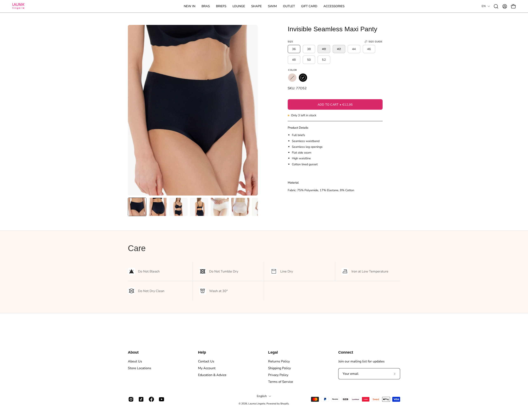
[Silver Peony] (292, 77)
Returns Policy (279, 361)
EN (484, 6)
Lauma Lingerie (256, 403)
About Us (135, 361)
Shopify (284, 403)
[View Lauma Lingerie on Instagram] (130, 399)
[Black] (303, 77)
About (133, 352)
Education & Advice (212, 375)
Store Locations (139, 368)
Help (202, 352)
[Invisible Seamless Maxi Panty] (137, 207)
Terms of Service (280, 382)
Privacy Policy (278, 375)
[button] (205, 6)
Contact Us (206, 361)
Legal (273, 352)
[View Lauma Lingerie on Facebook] (150, 399)
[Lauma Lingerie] (18, 6)
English (262, 396)
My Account (207, 368)
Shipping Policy (279, 368)
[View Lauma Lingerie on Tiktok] (140, 399)
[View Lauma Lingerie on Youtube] (160, 399)
